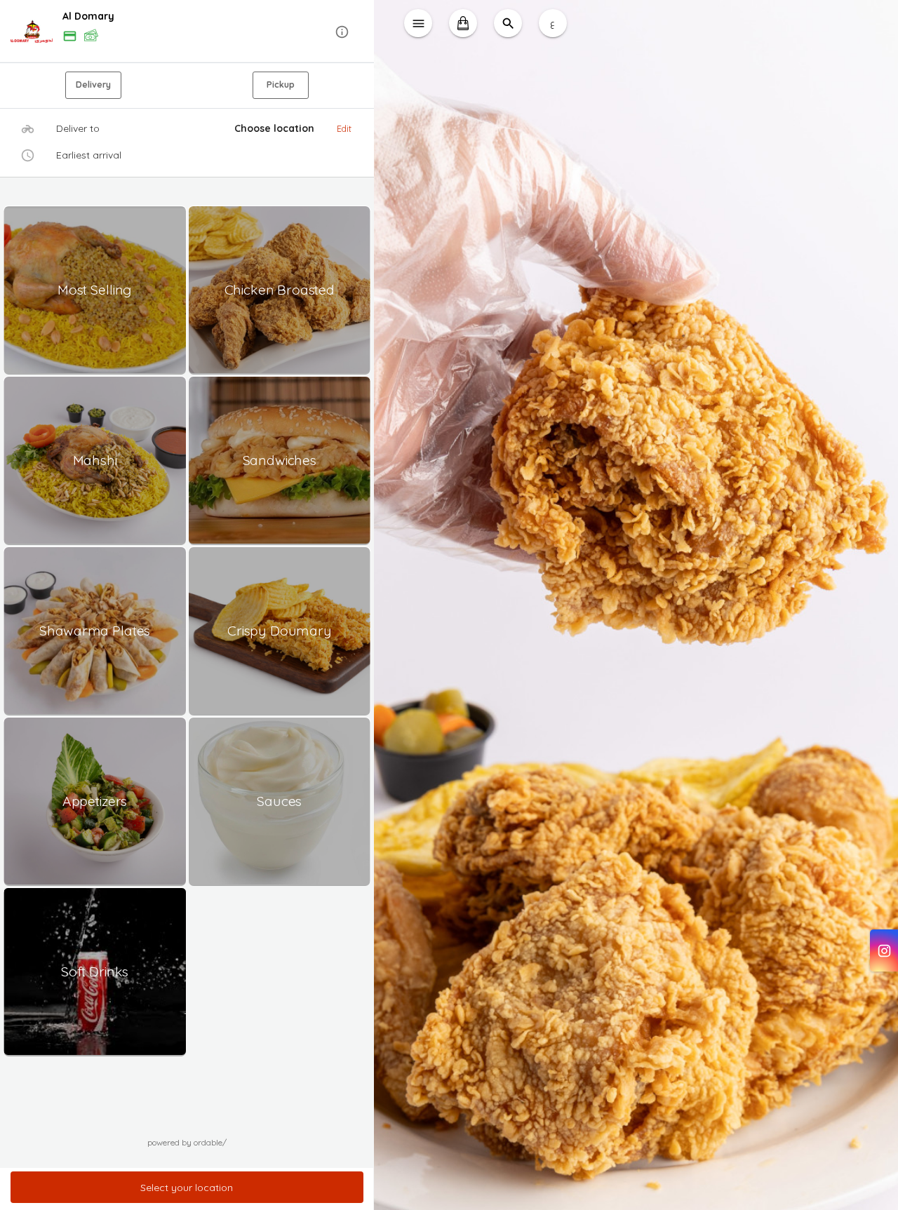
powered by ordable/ (187, 1142)
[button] (187, 32)
